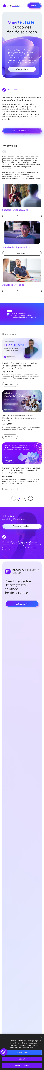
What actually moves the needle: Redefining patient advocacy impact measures (19, 418)
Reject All (22, 1059)
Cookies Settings (22, 1052)
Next (30, 498)
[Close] (41, 1037)
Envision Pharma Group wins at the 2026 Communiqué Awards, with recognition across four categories (21, 470)
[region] (22, 1052)
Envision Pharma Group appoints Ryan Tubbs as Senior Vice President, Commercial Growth (20, 365)
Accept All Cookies (22, 1066)
